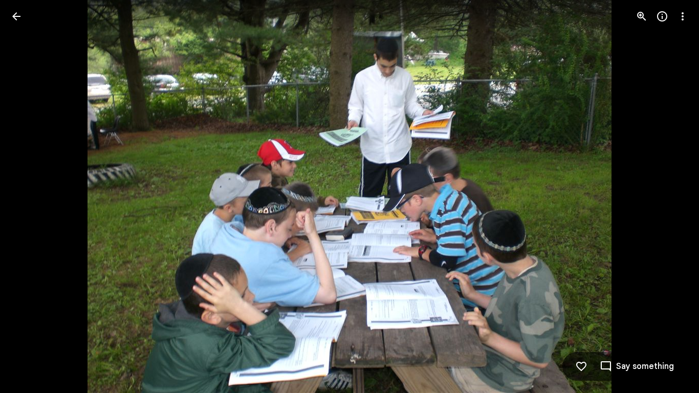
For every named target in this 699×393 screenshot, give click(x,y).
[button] (28, 196)
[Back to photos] (16, 16)
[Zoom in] (641, 16)
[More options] (682, 16)
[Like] (581, 366)
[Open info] (662, 16)
